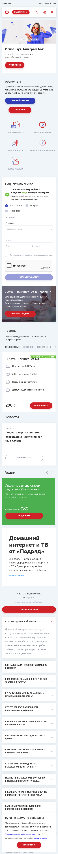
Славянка (6, 4)
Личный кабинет (44, 12)
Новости (12, 417)
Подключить (41, 405)
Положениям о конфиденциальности (22, 834)
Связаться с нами (29, 609)
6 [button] (34, 39)
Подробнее (15, 65)
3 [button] (26, 39)
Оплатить (20, 110)
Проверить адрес (20, 314)
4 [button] (29, 39)
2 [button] (24, 39)
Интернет (28, 347)
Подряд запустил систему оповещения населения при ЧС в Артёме (23, 436)
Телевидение (43, 347)
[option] (29, 46)
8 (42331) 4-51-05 (47, 4)
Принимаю (29, 845)
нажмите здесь (40, 838)
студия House (27, 852)
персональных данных (43, 255)
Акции (10, 473)
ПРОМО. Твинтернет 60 (22, 359)
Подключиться (21, 12)
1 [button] (21, 39)
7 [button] (36, 39)
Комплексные (12, 347)
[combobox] (29, 223)
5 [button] (31, 39)
